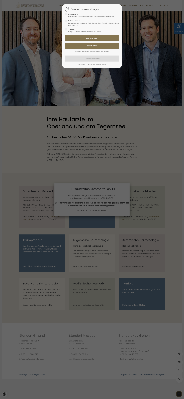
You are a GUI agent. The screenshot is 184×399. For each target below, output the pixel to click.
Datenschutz (82, 65)
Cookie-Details (101, 65)
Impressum (91, 65)
